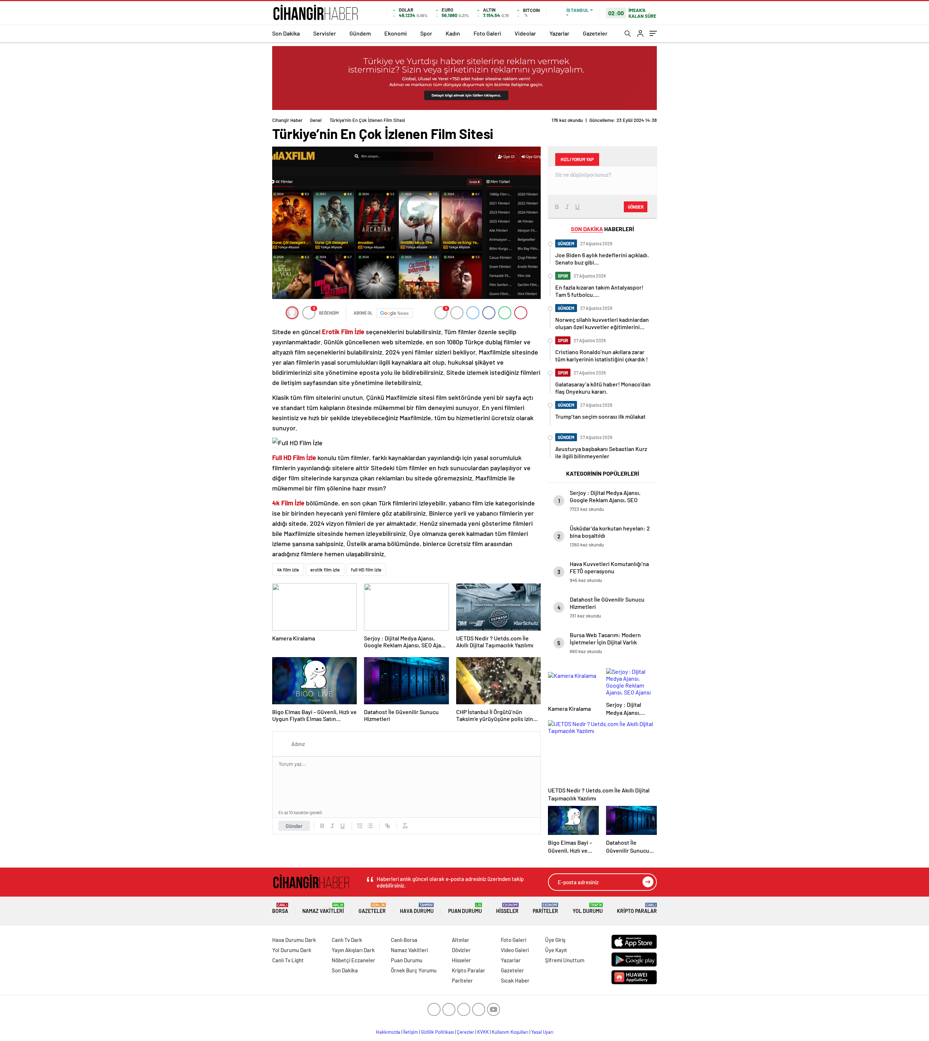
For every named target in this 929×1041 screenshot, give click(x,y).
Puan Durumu (465, 908)
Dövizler (461, 950)
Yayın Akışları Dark (353, 950)
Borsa (280, 908)
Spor (426, 33)
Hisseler (507, 908)
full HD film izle (366, 570)
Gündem (360, 33)
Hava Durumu (417, 908)
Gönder (294, 826)
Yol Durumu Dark (291, 950)
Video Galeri (515, 950)
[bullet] (370, 825)
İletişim (410, 1032)
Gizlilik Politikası (437, 1032)
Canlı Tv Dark (347, 940)
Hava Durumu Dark (294, 940)
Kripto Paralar (637, 908)
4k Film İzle (288, 503)
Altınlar (460, 940)
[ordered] (360, 825)
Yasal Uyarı (542, 1032)
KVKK (483, 1032)
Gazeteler (595, 33)
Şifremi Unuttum (564, 960)
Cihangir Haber (287, 120)
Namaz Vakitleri (323, 908)
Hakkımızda (388, 1032)
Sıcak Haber (515, 980)
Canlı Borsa (404, 940)
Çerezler (465, 1032)
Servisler (324, 33)
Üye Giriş (555, 940)
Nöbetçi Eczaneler (353, 960)
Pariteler (545, 908)
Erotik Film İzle (343, 332)
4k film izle (288, 570)
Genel (316, 120)
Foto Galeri (487, 33)
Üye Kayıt (556, 950)
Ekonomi (395, 33)
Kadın (453, 33)
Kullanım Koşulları (510, 1032)
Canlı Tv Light (288, 960)
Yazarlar (559, 33)
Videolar (525, 33)
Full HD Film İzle (294, 458)
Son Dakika (286, 33)
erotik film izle (325, 570)
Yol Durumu (588, 908)
